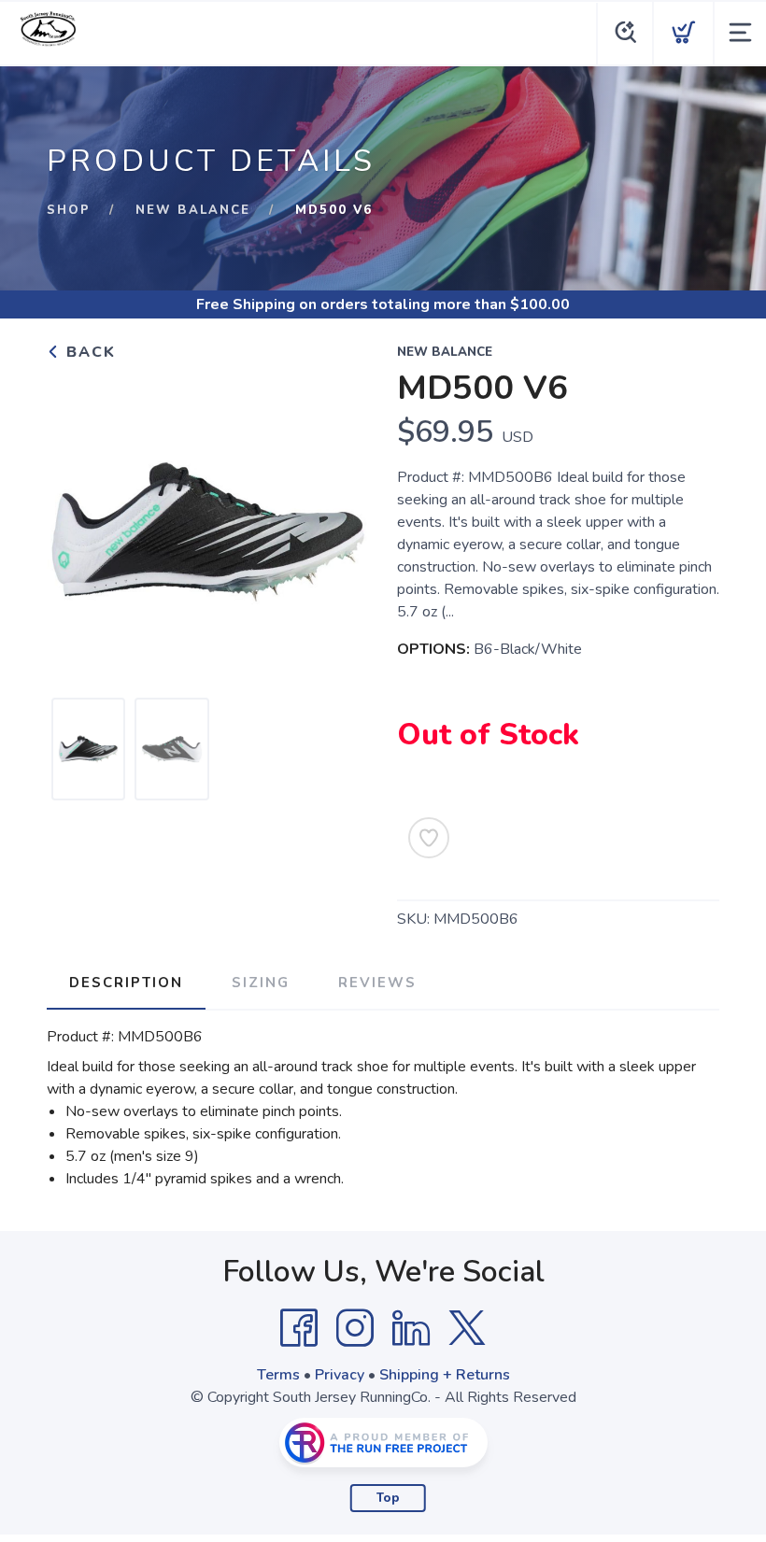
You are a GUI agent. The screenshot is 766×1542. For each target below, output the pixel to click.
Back (88, 352)
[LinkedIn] (411, 1328)
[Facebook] (299, 1328)
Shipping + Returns (444, 1375)
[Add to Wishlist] (428, 837)
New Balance (192, 210)
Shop (69, 210)
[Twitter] (467, 1328)
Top (388, 1498)
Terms (278, 1375)
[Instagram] (355, 1328)
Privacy (339, 1375)
